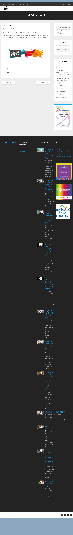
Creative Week (60, 88)
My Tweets (22, 151)
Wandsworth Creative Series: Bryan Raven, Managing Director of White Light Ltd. (62, 81)
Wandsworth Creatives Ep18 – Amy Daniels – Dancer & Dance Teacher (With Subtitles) (49, 381)
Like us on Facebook (9, 142)
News (31, 29)
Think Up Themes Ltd (11, 515)
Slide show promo (61, 91)
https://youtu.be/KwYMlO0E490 (55, 412)
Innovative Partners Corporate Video (62, 96)
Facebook (61, 4)
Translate (62, 33)
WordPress (26, 515)
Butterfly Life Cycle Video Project (49, 484)
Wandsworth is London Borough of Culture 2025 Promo (49, 153)
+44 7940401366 (61, 154)
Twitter (69, 4)
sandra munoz (22, 29)
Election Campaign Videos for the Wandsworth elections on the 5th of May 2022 (63, 71)
